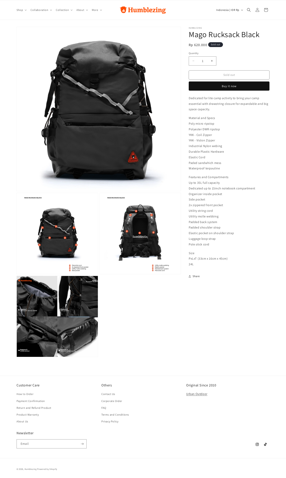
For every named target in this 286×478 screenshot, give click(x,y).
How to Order (25, 394)
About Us (22, 421)
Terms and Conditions (115, 414)
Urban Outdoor (196, 394)
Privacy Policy (109, 421)
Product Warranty (28, 414)
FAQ (103, 408)
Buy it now (229, 86)
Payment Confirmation (31, 401)
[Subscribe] (82, 443)
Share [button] (196, 276)
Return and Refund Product (34, 408)
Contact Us (108, 394)
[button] (21, 10)
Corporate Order (111, 401)
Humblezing (31, 469)
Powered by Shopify (47, 469)
